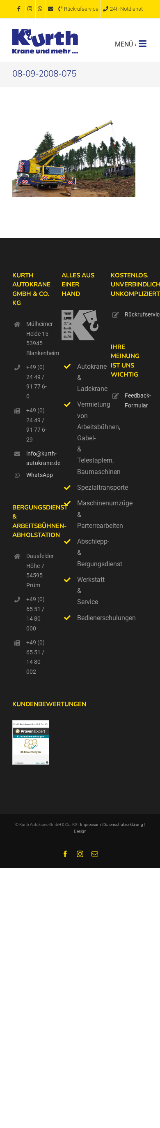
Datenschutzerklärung (123, 824)
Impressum (90, 824)
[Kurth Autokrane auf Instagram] (30, 9)
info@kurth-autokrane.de (37, 458)
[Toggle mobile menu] (143, 43)
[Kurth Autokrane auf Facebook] (20, 9)
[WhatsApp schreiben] (41, 9)
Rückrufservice (136, 314)
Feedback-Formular (136, 400)
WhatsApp (37, 475)
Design (80, 831)
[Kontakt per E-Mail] (51, 9)
